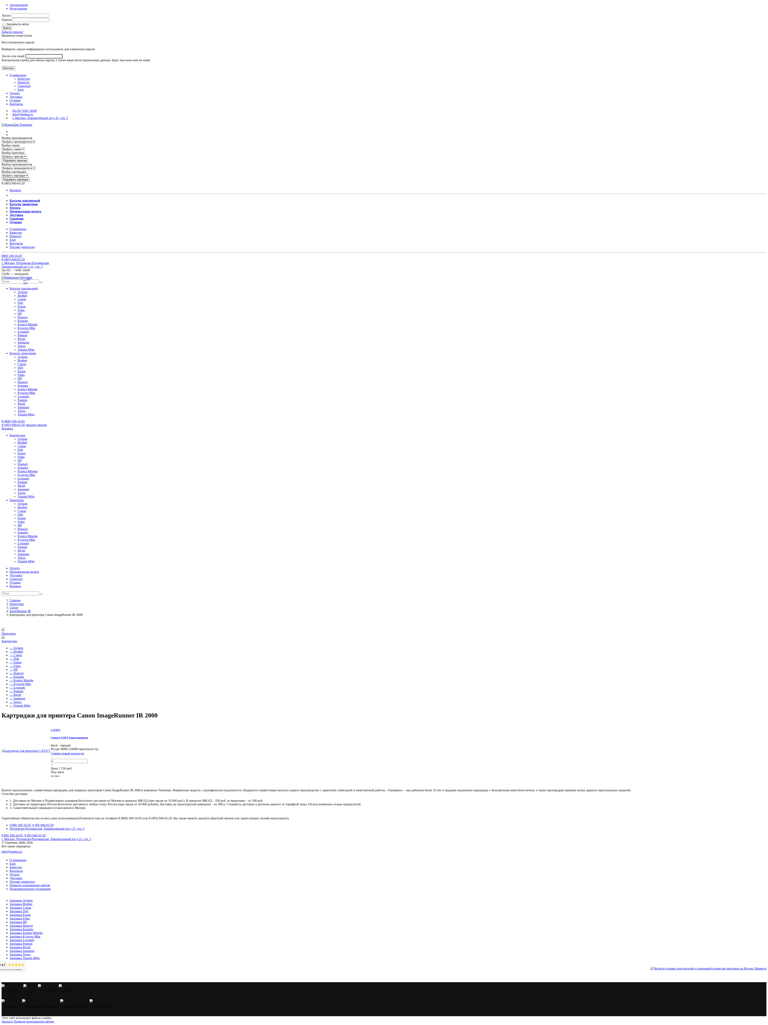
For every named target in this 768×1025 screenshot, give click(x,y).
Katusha (23, 321)
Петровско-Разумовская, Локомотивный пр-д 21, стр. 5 (47, 828)
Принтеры (9, 633)
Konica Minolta (27, 324)
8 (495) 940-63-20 (13, 425)
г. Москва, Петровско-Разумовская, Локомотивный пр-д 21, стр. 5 (25, 264)
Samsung (23, 342)
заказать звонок (36, 425)
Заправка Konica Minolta (26, 933)
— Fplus (15, 666)
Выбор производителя (17, 138)
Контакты (16, 104)
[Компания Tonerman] (17, 124)
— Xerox (16, 702)
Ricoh (21, 339)
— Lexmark (17, 687)
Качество (24, 78)
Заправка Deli (19, 911)
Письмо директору (22, 247)
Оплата (15, 93)
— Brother (16, 651)
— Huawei (17, 673)
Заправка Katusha (21, 929)
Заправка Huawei (21, 925)
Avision (22, 292)
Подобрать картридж (15, 179)
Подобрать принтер (15, 160)
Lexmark (23, 331)
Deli (20, 303)
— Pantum (16, 691)
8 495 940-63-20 (43, 825)
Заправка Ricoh (20, 947)
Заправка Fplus (20, 918)
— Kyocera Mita (20, 684)
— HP (14, 669)
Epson (22, 306)
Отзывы (15, 100)
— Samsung (17, 698)
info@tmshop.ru (22, 114)
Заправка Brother (21, 904)
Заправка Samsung (22, 951)
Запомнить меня (17, 24)
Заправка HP (18, 922)
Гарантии (24, 86)
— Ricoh (15, 694)
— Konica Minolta (21, 680)
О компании (18, 75)
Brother (22, 295)
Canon (22, 299)
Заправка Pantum (21, 943)
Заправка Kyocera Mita (25, 936)
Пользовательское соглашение (30, 889)
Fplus (21, 310)
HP (20, 313)
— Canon (16, 655)
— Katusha (17, 676)
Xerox (22, 346)
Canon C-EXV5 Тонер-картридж (69, 737)
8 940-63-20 (13, 259)
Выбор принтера (13, 152)
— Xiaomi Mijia (20, 705)
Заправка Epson (20, 915)
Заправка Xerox (20, 954)
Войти (6, 28)
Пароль (7, 19)
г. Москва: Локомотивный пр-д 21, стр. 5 (40, 118)
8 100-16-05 (12, 256)
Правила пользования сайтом (30, 885)
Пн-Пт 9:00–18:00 (24, 110)
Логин (6, 15)
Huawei (23, 317)
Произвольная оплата (24, 571)
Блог (21, 89)
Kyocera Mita (26, 328)
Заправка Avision (21, 900)
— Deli (14, 658)
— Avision (16, 648)
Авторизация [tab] (19, 5)
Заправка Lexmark (22, 940)
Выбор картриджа (14, 171)
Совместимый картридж (67, 753)
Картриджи (9, 641)
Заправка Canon (20, 907)
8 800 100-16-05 (20, 825)
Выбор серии (11, 145)
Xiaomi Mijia (26, 349)
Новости (23, 82)
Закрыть (7, 1021)
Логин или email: (14, 56)
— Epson (16, 662)
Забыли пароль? (12, 32)
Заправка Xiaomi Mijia (25, 958)
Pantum (22, 335)
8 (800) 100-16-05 (13, 421)
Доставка (16, 96)
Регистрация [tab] (18, 8)
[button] (24, 288)
